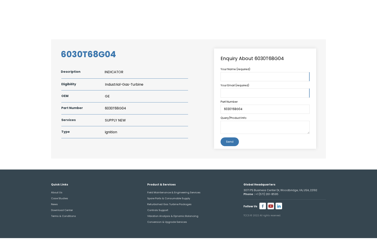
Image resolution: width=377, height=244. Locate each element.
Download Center (62, 210)
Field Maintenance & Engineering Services (173, 192)
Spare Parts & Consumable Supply (168, 198)
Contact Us (340, 20)
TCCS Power (257, 20)
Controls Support (157, 210)
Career (349, 8)
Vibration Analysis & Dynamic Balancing (172, 216)
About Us (221, 20)
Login (365, 8)
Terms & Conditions (63, 216)
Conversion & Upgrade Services (167, 222)
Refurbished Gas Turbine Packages (169, 204)
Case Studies (59, 198)
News (54, 204)
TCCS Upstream (299, 20)
